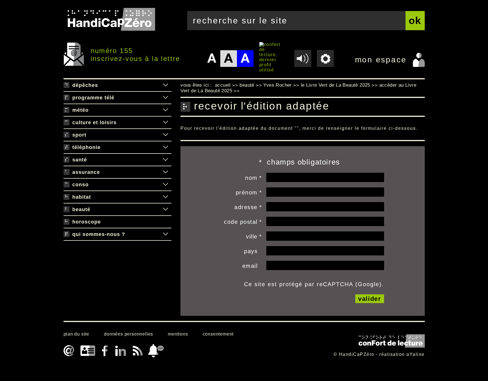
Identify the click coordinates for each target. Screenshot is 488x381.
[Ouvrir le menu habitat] (165, 197)
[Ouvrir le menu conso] (165, 184)
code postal (241, 222)
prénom (247, 192)
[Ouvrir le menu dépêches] (165, 85)
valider (369, 298)
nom (251, 178)
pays (251, 251)
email (250, 266)
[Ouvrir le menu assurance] (165, 172)
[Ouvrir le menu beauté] (165, 209)
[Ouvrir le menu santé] (165, 160)
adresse (246, 207)
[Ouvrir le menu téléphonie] (165, 147)
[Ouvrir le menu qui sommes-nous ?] (165, 234)
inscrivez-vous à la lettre (135, 58)
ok (415, 20)
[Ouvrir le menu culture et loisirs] (165, 122)
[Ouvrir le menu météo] (165, 110)
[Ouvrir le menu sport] (165, 135)
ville (252, 236)
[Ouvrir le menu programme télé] (165, 98)
